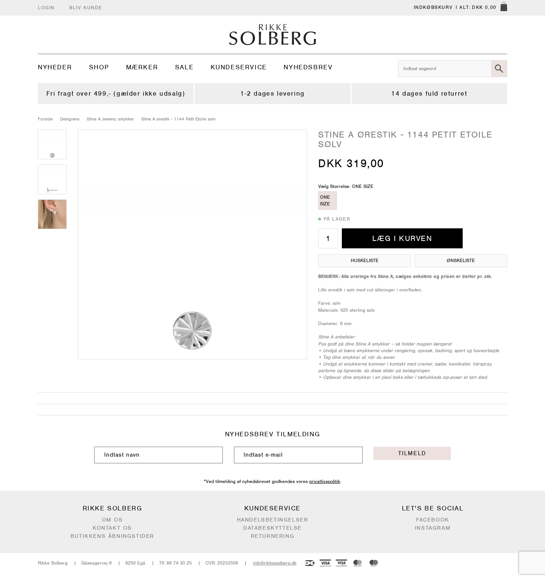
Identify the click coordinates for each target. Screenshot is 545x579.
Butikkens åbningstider (112, 536)
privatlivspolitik (324, 481)
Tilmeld (412, 453)
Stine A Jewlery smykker (110, 119)
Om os (112, 519)
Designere (69, 119)
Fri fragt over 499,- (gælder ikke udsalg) (115, 93)
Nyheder (55, 67)
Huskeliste (365, 260)
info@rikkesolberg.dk (275, 563)
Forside (45, 119)
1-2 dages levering (272, 93)
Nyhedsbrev (308, 67)
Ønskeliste (461, 260)
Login (46, 7)
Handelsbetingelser (272, 519)
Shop (99, 67)
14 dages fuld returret (429, 93)
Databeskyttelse (272, 528)
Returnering (273, 536)
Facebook (432, 519)
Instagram (432, 528)
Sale (184, 67)
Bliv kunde (85, 7)
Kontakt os (112, 528)
